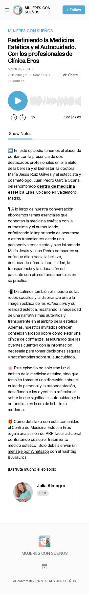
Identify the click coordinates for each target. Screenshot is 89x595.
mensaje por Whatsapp (28, 451)
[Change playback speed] (33, 117)
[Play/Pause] (18, 101)
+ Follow (74, 10)
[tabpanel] (44, 312)
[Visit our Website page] (44, 566)
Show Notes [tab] (20, 133)
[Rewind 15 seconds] (13, 117)
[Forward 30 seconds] (22, 117)
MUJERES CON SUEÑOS (37, 10)
